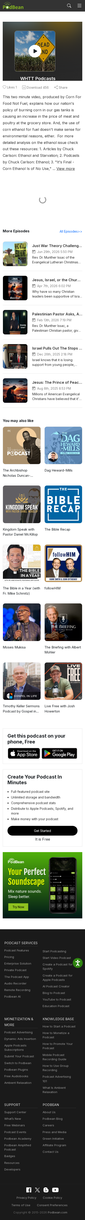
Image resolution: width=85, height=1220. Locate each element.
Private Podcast (15, 970)
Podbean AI (12, 996)
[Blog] (46, 1189)
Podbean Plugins (16, 1069)
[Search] (69, 5)
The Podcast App (16, 977)
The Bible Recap (57, 529)
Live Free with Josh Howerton (59, 708)
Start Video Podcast (57, 958)
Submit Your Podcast (19, 1056)
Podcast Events (15, 1132)
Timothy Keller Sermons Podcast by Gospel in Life (21, 709)
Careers (48, 1125)
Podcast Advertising (18, 1032)
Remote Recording (17, 990)
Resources (11, 1163)
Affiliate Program (54, 1145)
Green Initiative (53, 1138)
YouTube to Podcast (57, 999)
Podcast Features (16, 950)
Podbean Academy (17, 1138)
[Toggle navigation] (79, 6)
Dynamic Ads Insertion (20, 1039)
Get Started (42, 831)
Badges (9, 1156)
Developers (12, 1169)
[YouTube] (55, 1190)
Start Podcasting (54, 951)
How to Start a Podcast (59, 1026)
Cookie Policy (52, 1197)
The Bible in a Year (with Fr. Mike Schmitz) (21, 591)
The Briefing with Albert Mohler (62, 650)
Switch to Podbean (17, 1063)
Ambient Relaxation (18, 1082)
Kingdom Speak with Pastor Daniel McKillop (20, 532)
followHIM (52, 588)
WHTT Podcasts (38, 78)
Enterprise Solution (17, 963)
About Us (49, 1112)
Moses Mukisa (14, 647)
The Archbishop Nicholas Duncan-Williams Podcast (16, 473)
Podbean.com (57, 1212)
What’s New (12, 1118)
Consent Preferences (52, 1205)
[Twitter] (37, 1190)
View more (65, 168)
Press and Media (54, 1132)
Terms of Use (20, 1205)
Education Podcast (56, 1006)
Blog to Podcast (54, 993)
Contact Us (50, 1151)
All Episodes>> (71, 231)
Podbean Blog (53, 1118)
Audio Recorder (15, 983)
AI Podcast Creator (56, 986)
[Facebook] (28, 1189)
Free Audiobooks (16, 1076)
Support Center (15, 1112)
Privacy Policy (26, 1197)
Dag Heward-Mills (58, 470)
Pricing (9, 957)
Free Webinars (14, 1125)
